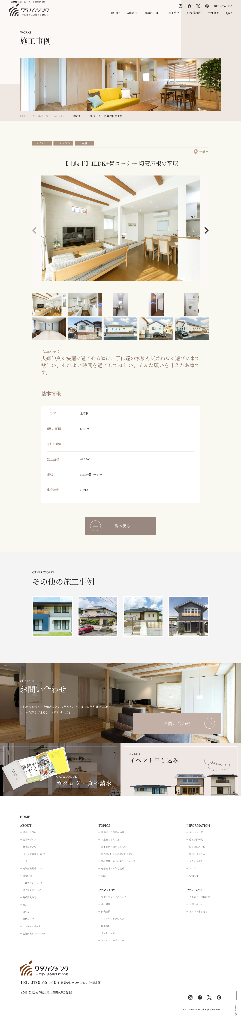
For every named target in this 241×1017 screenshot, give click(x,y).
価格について (29, 846)
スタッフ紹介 (196, 861)
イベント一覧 (196, 832)
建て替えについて (32, 890)
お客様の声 (194, 13)
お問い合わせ (196, 904)
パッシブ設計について (34, 854)
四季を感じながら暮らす (113, 846)
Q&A (229, 13)
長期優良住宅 (29, 897)
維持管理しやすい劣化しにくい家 (118, 861)
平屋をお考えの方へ (111, 839)
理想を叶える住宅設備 (112, 868)
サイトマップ (108, 933)
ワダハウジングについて (113, 897)
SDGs (26, 911)
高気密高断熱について (34, 868)
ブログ (192, 868)
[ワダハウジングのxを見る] (198, 6)
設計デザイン (29, 839)
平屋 (84, 143)
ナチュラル (63, 143)
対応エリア (28, 919)
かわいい (42, 143)
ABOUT (132, 13)
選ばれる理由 (152, 13)
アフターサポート (32, 926)
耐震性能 (27, 875)
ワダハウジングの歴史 (112, 918)
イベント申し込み (198, 911)
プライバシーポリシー (112, 940)
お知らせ (193, 875)
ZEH (25, 904)
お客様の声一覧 (197, 846)
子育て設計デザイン (33, 883)
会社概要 (213, 13)
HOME (115, 13)
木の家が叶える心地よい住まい (117, 854)
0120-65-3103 (223, 6)
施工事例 (174, 13)
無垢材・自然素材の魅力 (113, 832)
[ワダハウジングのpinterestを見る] (207, 6)
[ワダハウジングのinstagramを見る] (180, 6)
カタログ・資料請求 (199, 897)
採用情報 (105, 926)
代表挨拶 (105, 911)
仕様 (25, 861)
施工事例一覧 (196, 839)
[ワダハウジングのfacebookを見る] (189, 6)
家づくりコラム (197, 854)
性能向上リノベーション (35, 933)
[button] (206, 230)
